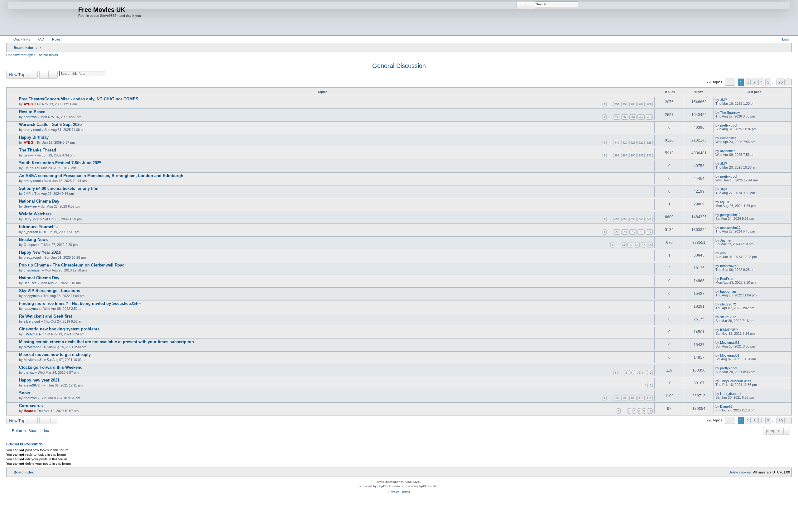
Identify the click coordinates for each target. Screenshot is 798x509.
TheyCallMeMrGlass (735, 381)
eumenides (728, 138)
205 (625, 104)
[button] (730, 82)
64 (623, 245)
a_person (31, 232)
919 (616, 143)
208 (649, 104)
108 (625, 398)
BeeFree (30, 206)
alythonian (727, 151)
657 (616, 219)
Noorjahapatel (730, 394)
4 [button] (761, 82)
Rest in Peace (32, 111)
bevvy (28, 155)
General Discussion (399, 65)
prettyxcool (32, 130)
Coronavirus (31, 405)
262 (641, 117)
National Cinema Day (39, 201)
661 (649, 219)
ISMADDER (32, 334)
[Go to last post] (730, 100)
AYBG (28, 104)
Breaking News (33, 239)
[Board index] (43, 18)
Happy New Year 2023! (40, 252)
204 (616, 104)
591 (641, 155)
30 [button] (780, 82)
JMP (723, 100)
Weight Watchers (35, 214)
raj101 (724, 202)
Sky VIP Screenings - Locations (49, 290)
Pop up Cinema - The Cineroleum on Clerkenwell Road (72, 265)
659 (633, 219)
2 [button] (748, 82)
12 (649, 373)
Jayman (726, 240)
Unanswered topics (21, 55)
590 (633, 155)
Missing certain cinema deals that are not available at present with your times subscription (106, 341)
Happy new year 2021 (39, 380)
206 (633, 104)
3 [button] (754, 82)
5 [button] (768, 82)
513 (641, 232)
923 (649, 143)
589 (625, 155)
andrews (30, 117)
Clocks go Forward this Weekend (51, 367)
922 (641, 143)
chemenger (32, 270)
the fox (29, 372)
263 (649, 117)
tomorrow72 (729, 266)
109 (633, 398)
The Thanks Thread (37, 150)
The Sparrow (730, 112)
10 (636, 373)
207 (641, 104)
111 (649, 398)
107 (616, 398)
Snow (24, 393)
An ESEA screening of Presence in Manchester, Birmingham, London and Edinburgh (101, 175)
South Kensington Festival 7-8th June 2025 (60, 163)
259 (616, 117)
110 (641, 398)
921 (633, 143)
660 (641, 219)
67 (643, 245)
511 (625, 232)
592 (649, 155)
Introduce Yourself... (38, 226)
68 (649, 245)
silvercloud (32, 321)
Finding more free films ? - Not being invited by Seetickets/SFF (80, 303)
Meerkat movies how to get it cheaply (55, 354)
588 (616, 155)
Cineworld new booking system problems (59, 329)
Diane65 (726, 406)
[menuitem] (38, 39)
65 (630, 245)
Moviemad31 (33, 347)
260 (625, 117)
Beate (28, 411)
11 (643, 373)
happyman (32, 296)
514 (649, 232)
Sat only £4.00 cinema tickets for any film (59, 188)
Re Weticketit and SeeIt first (45, 316)
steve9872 (728, 304)
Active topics (48, 55)
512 (633, 232)
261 (633, 117)
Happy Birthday (34, 137)
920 (625, 143)
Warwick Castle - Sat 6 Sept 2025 (50, 124)
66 (636, 245)
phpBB (382, 486)
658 (625, 219)
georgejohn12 (730, 215)
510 (616, 232)
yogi (723, 253)
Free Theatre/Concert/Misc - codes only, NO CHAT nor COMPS (78, 99)
